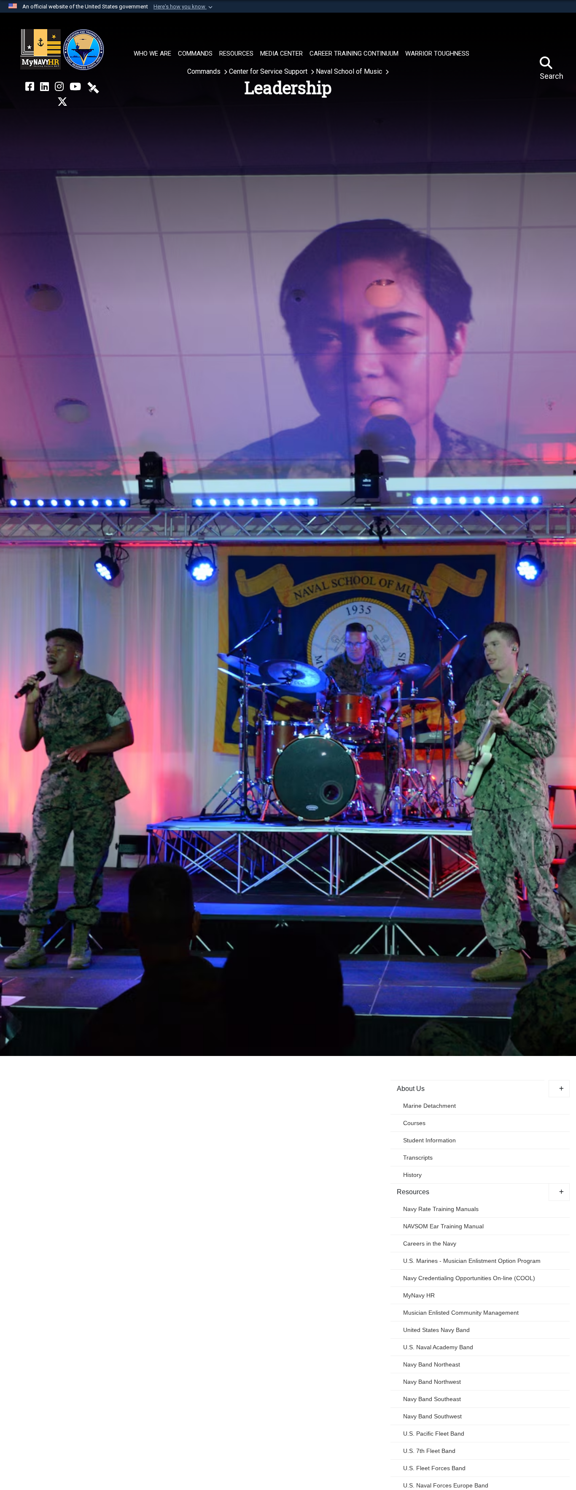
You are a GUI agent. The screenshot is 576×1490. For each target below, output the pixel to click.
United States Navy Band (436, 1330)
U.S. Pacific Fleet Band (433, 1433)
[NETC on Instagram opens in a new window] (59, 87)
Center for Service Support (269, 71)
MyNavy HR (419, 1295)
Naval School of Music (350, 71)
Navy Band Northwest (432, 1381)
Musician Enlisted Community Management (461, 1312)
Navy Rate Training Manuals (441, 1209)
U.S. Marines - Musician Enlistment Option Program (472, 1260)
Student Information (429, 1140)
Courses (414, 1123)
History (412, 1174)
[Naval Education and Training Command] (62, 50)
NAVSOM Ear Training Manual (443, 1226)
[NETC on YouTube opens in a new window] (75, 87)
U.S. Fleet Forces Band (434, 1468)
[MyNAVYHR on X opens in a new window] (62, 102)
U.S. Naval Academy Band (438, 1347)
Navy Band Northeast (431, 1364)
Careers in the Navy (429, 1243)
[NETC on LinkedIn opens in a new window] (44, 87)
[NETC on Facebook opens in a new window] (29, 87)
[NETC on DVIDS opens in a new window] (93, 87)
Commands (204, 71)
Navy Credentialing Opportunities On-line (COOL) (469, 1278)
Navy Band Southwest (432, 1416)
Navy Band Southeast (432, 1399)
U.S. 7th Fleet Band (429, 1450)
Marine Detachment (429, 1105)
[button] (183, 7)
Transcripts (418, 1157)
